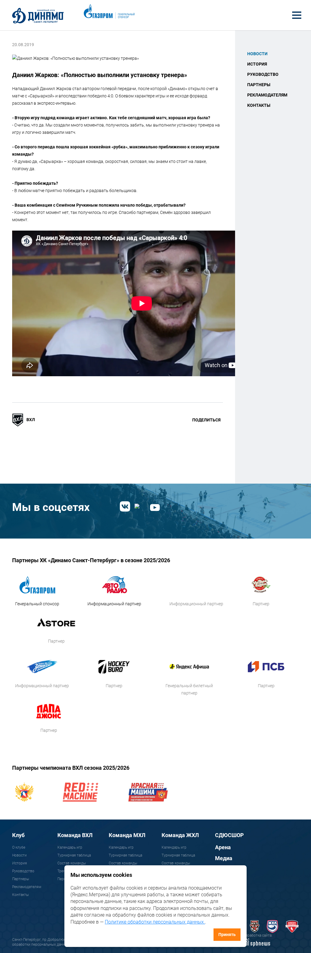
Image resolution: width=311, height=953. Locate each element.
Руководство (263, 74)
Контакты (258, 105)
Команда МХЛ (127, 835)
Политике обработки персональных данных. (155, 922)
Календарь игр (69, 847)
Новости (257, 53)
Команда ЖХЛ (180, 835)
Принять (227, 934)
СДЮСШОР (229, 835)
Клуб (18, 835)
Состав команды (71, 863)
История (257, 64)
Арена (223, 847)
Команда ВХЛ (75, 835)
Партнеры (258, 84)
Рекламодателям (267, 95)
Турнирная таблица (74, 855)
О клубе (18, 847)
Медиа (223, 858)
